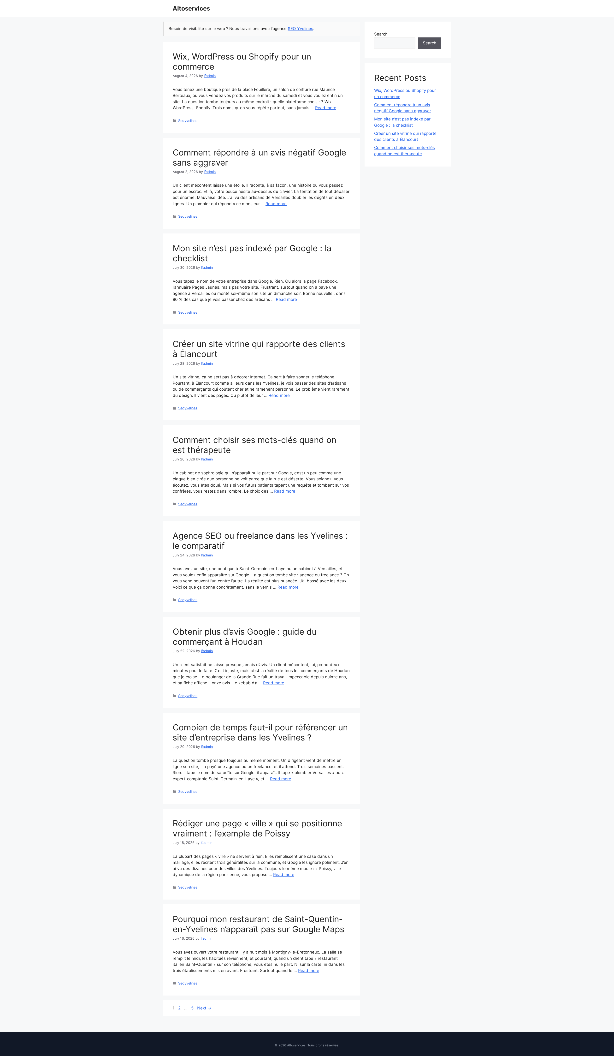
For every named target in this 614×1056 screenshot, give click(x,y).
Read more (325, 107)
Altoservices (191, 8)
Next (204, 1008)
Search (381, 34)
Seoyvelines (187, 121)
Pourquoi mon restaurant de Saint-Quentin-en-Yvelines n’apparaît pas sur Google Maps (258, 924)
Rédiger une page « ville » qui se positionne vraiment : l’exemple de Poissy (257, 828)
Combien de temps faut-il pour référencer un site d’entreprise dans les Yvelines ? (260, 732)
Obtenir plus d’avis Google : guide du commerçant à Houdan (245, 636)
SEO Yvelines (300, 28)
